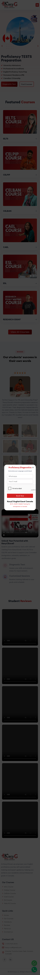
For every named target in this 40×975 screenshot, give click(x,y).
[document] (20, 487)
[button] (33, 467)
